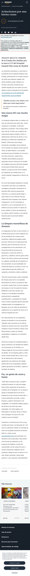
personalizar (15, 572)
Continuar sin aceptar (14, 563)
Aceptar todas (14, 568)
